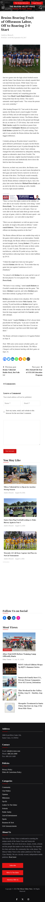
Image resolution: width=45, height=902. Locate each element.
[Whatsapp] (16, 359)
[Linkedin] (12, 359)
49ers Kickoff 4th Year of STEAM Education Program (34, 372)
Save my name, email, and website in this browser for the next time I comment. (20, 412)
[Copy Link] (24, 359)
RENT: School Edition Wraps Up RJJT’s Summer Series (30, 665)
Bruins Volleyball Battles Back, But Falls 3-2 (11, 372)
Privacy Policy (7, 769)
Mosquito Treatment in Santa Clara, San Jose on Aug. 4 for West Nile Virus (30, 706)
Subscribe (13, 865)
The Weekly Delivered (21, 3)
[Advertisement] (22, 586)
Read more (12, 857)
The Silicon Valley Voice (22, 7)
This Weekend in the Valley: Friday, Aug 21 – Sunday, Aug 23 (30, 693)
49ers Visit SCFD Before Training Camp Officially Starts (19, 655)
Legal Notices (37, 3)
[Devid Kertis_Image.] (21, 197)
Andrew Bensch (7, 35)
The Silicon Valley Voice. (25, 889)
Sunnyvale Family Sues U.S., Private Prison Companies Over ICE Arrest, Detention (29, 680)
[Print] (20, 359)
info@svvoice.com (13, 751)
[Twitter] (8, 359)
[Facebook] (4, 359)
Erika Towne (7, 659)
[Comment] (28, 359)
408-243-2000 (12, 754)
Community (7, 649)
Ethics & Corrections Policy (11, 772)
